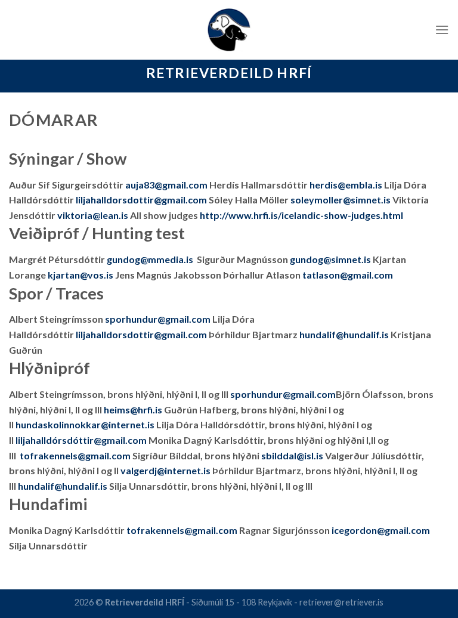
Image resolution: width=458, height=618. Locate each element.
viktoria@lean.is (92, 215)
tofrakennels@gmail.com (75, 455)
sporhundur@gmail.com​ (283, 394)
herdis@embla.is (346, 184)
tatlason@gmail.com (347, 274)
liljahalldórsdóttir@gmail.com (81, 440)
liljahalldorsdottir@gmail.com (141, 334)
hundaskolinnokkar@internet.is (85, 424)
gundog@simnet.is (330, 259)
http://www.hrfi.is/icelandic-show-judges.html (301, 215)
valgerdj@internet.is (165, 470)
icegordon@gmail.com (381, 530)
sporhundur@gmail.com (158, 319)
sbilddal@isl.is (292, 455)
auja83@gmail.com (166, 184)
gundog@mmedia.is (151, 259)
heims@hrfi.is (133, 409)
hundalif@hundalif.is (344, 334)
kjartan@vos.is (80, 274)
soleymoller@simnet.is (340, 199)
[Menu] (442, 29)
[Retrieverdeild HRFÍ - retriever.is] (229, 30)
